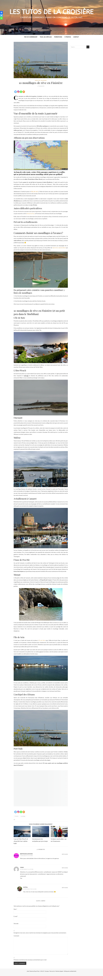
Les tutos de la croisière (52, 11)
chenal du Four (30, 213)
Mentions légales (59, 971)
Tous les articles (46, 37)
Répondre (65, 854)
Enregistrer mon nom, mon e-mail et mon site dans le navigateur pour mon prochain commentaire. (40, 933)
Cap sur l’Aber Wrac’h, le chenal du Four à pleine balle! (21, 841)
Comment (16, 936)
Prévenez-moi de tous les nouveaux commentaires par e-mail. (30, 960)
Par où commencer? (30, 37)
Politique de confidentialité (70, 971)
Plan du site (52, 971)
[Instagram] (18, 90)
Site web (16, 923)
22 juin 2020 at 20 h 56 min (29, 889)
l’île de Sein (41, 640)
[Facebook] (1, 12)
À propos (68, 37)
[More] (23, 90)
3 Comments (40, 86)
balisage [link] (26, 375)
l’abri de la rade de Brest (59, 247)
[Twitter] (15, 90)
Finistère (16, 816)
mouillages (23, 816)
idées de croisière (41, 80)
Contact (76, 37)
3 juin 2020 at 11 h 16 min (26, 855)
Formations (58, 37)
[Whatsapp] (21, 90)
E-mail (16, 916)
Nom (15, 909)
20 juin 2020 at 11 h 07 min (26, 869)
